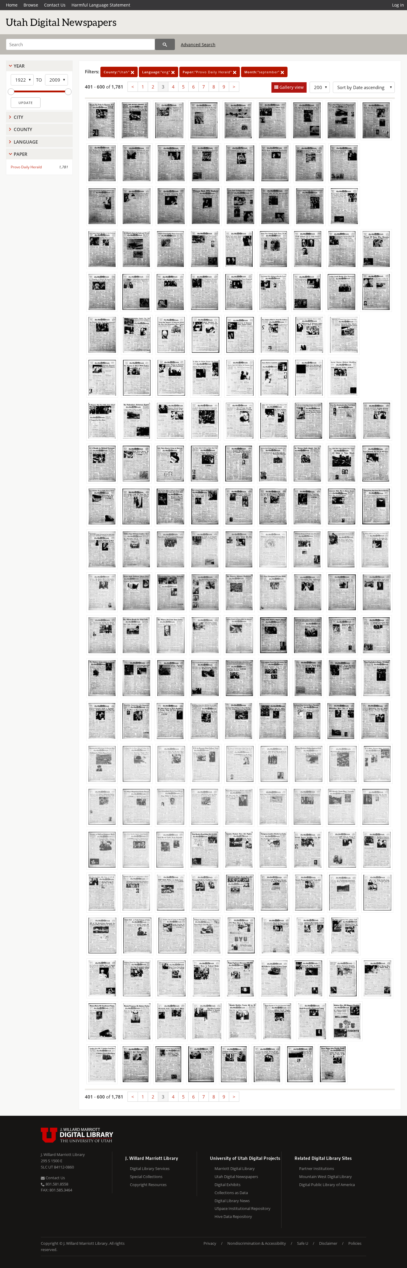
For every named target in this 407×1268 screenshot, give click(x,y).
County (23, 129)
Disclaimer (328, 1243)
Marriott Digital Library (235, 1168)
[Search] (165, 44)
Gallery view (291, 87)
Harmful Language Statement (101, 5)
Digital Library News (232, 1200)
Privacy (210, 1243)
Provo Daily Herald (26, 167)
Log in (398, 5)
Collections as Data (231, 1192)
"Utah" (117, 72)
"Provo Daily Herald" (208, 72)
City (18, 117)
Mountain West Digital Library (325, 1176)
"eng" (156, 72)
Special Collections (146, 1176)
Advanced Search (198, 44)
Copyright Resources (148, 1184)
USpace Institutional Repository (243, 1208)
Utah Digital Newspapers (236, 1176)
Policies (354, 1243)
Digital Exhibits (227, 1184)
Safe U (302, 1243)
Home (12, 5)
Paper (20, 154)
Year (19, 66)
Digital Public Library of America (327, 1184)
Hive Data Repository (233, 1216)
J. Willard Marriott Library (63, 1154)
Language (26, 142)
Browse (31, 5)
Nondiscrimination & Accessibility (256, 1243)
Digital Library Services (150, 1168)
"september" (262, 72)
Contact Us (55, 5)
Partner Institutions (316, 1168)
